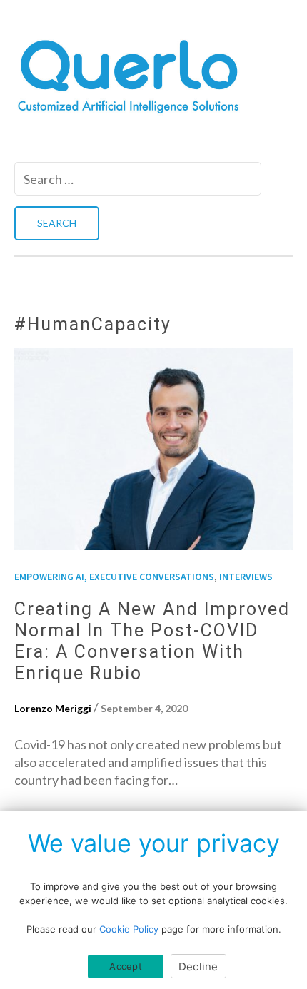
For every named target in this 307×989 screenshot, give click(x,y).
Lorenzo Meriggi (52, 708)
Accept (125, 966)
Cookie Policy (128, 929)
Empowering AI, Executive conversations (114, 576)
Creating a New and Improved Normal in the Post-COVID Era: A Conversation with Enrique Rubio (152, 641)
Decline (198, 966)
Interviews (246, 576)
